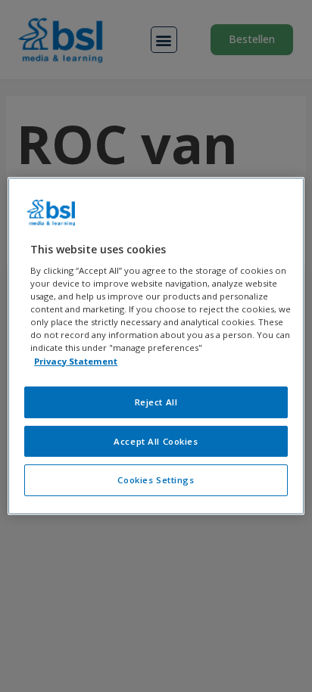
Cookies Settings (155, 480)
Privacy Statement (75, 361)
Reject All (156, 402)
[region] (156, 346)
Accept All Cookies (156, 441)
